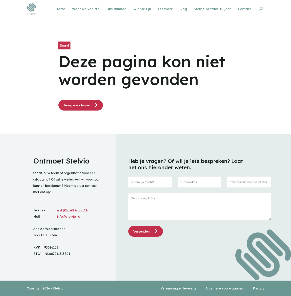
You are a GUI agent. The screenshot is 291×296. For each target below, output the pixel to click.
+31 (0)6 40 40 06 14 (72, 210)
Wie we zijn (142, 9)
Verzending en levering (179, 288)
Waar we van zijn (86, 9)
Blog (184, 9)
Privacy (258, 288)
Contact (245, 9)
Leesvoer (166, 9)
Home (61, 9)
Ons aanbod (117, 9)
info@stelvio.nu (68, 216)
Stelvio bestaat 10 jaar (213, 9)
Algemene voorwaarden (224, 288)
